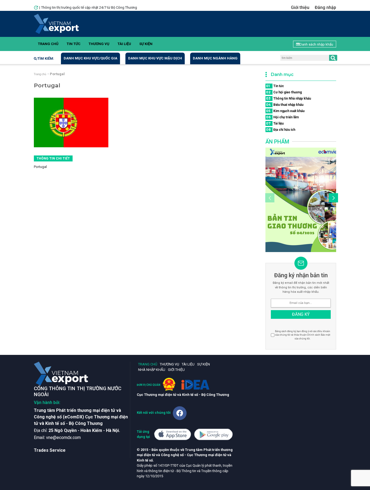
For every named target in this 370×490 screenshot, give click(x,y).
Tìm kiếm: (45, 58)
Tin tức (73, 44)
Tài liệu (124, 44)
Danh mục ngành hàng (215, 58)
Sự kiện (145, 44)
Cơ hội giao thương (284, 92)
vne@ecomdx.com (63, 437)
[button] (332, 198)
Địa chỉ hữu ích (280, 130)
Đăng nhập (325, 7)
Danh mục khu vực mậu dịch (155, 58)
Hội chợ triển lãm (282, 117)
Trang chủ (48, 44)
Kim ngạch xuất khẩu (285, 111)
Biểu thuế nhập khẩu (284, 105)
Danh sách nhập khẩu (316, 44)
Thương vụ (99, 44)
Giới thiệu (300, 7)
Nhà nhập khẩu (151, 370)
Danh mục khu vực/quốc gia (90, 58)
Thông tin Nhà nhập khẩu (288, 98)
